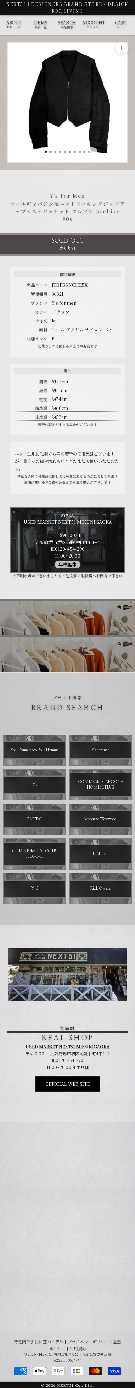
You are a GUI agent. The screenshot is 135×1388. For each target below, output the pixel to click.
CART (121, 25)
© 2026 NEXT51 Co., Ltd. (67, 1385)
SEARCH (66, 25)
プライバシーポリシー (88, 1341)
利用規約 (78, 1348)
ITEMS (40, 25)
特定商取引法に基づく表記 (39, 1341)
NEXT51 (16, 4)
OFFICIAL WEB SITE (67, 1084)
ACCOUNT (93, 25)
